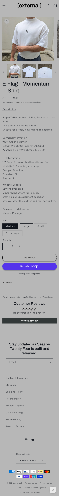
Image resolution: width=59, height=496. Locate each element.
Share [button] (9, 282)
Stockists (11, 385)
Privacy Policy (13, 419)
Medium (10, 226)
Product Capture (15, 405)
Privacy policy (46, 483)
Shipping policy (39, 488)
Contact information (31, 492)
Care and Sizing (14, 412)
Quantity (6, 240)
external (18, 483)
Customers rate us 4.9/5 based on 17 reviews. (28, 297)
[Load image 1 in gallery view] (14, 71)
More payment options (29, 274)
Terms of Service (15, 426)
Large (26, 226)
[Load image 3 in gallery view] (45, 71)
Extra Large (14, 234)
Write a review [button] (29, 320)
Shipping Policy (14, 391)
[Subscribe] (49, 362)
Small (42, 227)
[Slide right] (56, 72)
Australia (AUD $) (28, 460)
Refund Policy (13, 398)
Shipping (18, 102)
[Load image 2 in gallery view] (29, 71)
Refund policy (31, 483)
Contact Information (17, 378)
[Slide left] (3, 72)
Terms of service (22, 488)
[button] (3, 5)
